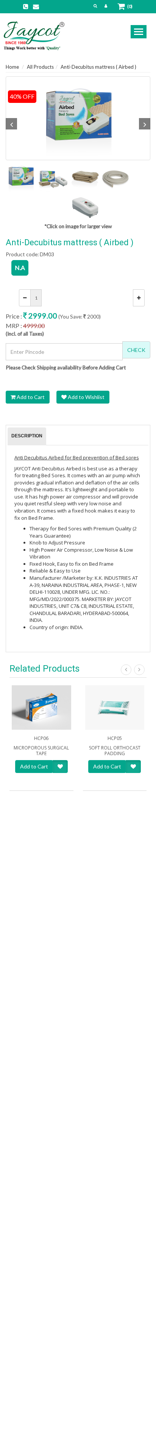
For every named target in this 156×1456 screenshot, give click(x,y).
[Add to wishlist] (60, 766)
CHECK (136, 350)
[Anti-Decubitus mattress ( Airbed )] (78, 118)
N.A (20, 267)
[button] (95, 5)
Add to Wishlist (86, 397)
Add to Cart (30, 397)
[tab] (27, 436)
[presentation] (27, 436)
